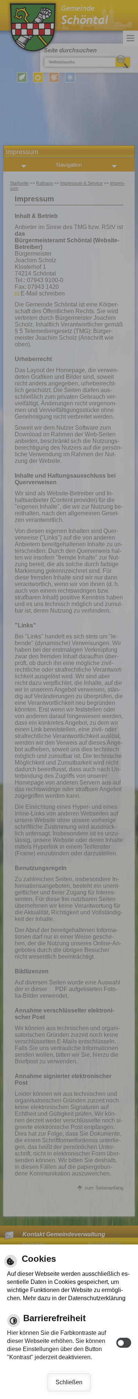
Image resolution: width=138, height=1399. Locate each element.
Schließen (69, 1382)
